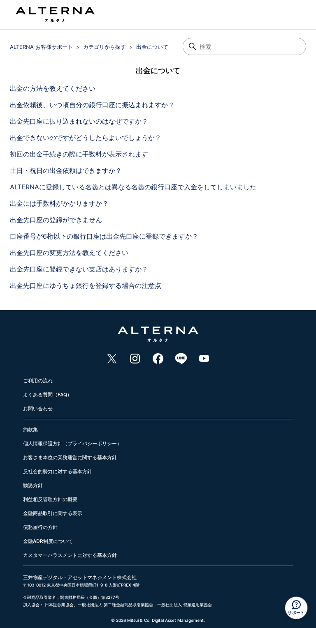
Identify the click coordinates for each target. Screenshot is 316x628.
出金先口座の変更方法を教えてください (69, 252)
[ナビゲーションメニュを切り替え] (285, 16)
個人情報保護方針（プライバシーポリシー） (72, 443)
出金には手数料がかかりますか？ (59, 203)
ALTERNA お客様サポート (41, 47)
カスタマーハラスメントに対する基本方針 (70, 555)
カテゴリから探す (104, 47)
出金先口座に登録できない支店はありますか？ (79, 269)
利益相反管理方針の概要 (50, 499)
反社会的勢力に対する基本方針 (57, 471)
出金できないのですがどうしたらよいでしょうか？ (85, 137)
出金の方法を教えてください (52, 88)
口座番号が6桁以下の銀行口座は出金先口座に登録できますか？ (104, 236)
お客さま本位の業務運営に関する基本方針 (70, 457)
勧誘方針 (33, 485)
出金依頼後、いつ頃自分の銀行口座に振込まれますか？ (92, 105)
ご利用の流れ (38, 380)
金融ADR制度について (48, 541)
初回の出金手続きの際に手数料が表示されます (79, 154)
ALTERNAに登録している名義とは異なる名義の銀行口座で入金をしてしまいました (133, 187)
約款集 (30, 429)
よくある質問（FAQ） (47, 394)
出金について (152, 47)
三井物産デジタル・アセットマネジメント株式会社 (80, 577)
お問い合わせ (38, 408)
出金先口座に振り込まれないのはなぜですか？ (79, 121)
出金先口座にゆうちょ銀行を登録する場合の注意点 (85, 285)
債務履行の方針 (40, 527)
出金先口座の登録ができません (56, 220)
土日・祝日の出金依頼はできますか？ (66, 170)
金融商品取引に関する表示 (52, 513)
